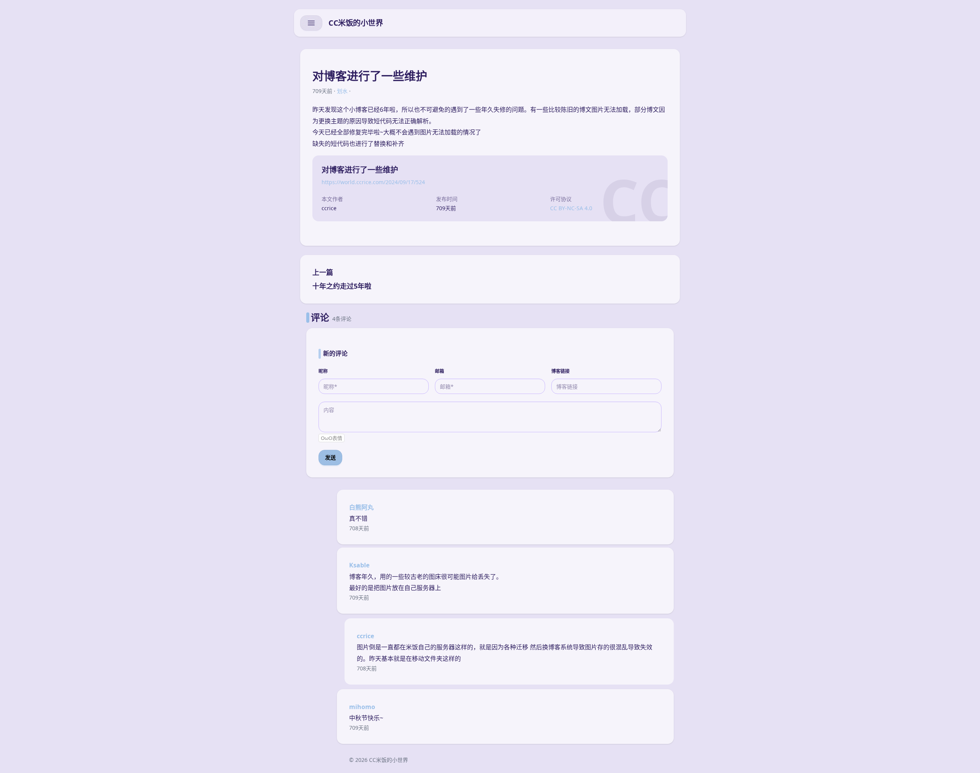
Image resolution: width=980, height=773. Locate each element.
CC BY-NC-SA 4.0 (571, 208)
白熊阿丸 (361, 507)
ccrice (365, 636)
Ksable (359, 565)
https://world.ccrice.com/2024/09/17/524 (373, 182)
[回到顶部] (961, 757)
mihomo (362, 707)
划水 (342, 91)
